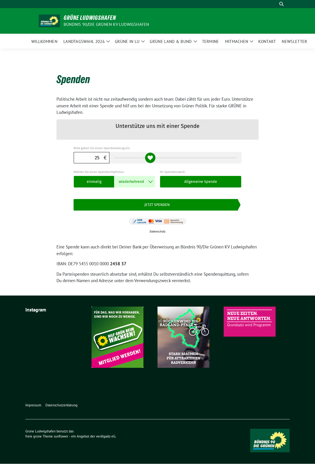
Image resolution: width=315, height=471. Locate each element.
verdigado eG (105, 436)
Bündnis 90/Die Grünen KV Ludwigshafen (106, 24)
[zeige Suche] (281, 4)
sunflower (61, 436)
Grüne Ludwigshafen (90, 17)
